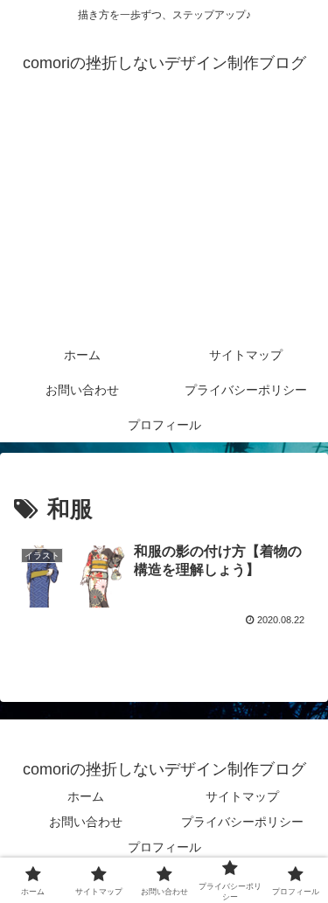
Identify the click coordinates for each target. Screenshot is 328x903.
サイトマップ (242, 796)
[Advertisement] (164, 220)
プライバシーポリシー (242, 822)
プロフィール (164, 847)
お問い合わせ (85, 822)
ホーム (85, 796)
